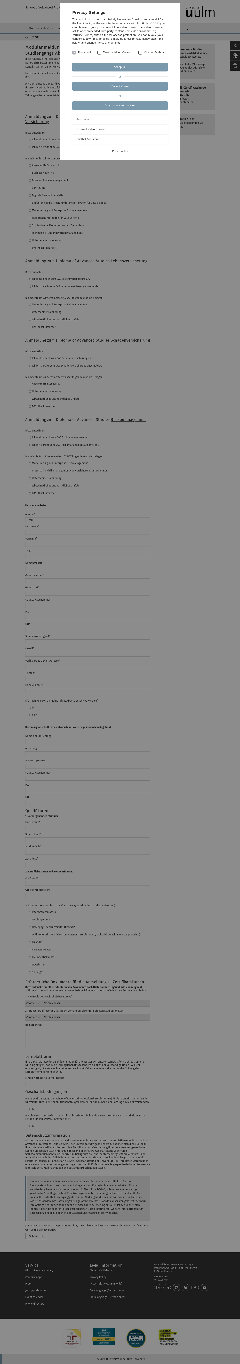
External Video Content (117, 52)
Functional (84, 52)
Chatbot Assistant (155, 52)
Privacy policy (120, 151)
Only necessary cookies (120, 105)
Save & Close (119, 86)
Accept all (120, 67)
